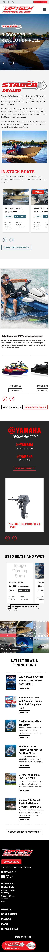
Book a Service (11, 862)
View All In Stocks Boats (15, 247)
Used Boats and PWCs (24, 556)
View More (10, 683)
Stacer (42, 101)
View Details (19, 216)
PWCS (4, 923)
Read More (24, 688)
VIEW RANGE (14, 390)
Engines (6, 919)
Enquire (9, 216)
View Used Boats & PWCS (23, 606)
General (6, 909)
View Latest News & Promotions (23, 832)
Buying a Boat (9, 928)
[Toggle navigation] (44, 9)
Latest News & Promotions (24, 662)
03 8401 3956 (10, 871)
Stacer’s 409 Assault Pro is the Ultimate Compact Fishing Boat (30, 803)
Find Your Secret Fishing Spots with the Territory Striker (30, 749)
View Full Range (11, 407)
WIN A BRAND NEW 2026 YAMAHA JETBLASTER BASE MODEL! (31, 680)
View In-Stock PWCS (34, 407)
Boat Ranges (9, 914)
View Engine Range (23, 468)
